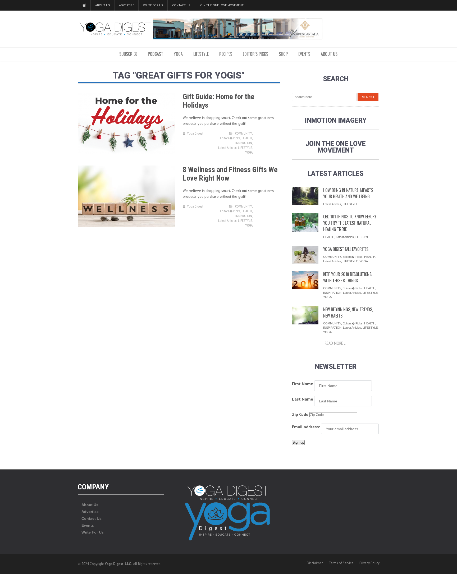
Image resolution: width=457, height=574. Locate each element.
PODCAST (155, 54)
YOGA (178, 54)
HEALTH (247, 138)
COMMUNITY (243, 133)
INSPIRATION (243, 143)
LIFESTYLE (201, 54)
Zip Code (300, 414)
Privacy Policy (369, 563)
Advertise (126, 5)
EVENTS (304, 54)
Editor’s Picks (255, 54)
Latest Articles (227, 148)
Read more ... (335, 343)
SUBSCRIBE (128, 54)
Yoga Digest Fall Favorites (345, 249)
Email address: (306, 426)
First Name (302, 383)
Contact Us (181, 5)
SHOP (283, 54)
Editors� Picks (230, 138)
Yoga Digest (195, 133)
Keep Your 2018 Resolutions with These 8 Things (347, 277)
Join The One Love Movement (221, 5)
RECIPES (225, 54)
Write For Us (153, 5)
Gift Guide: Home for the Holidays (218, 100)
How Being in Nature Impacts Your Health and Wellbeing (348, 193)
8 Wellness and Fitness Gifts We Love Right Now (230, 173)
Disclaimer (315, 563)
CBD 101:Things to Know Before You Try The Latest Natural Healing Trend (349, 222)
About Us (102, 5)
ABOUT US (329, 54)
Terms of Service (341, 563)
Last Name (302, 399)
